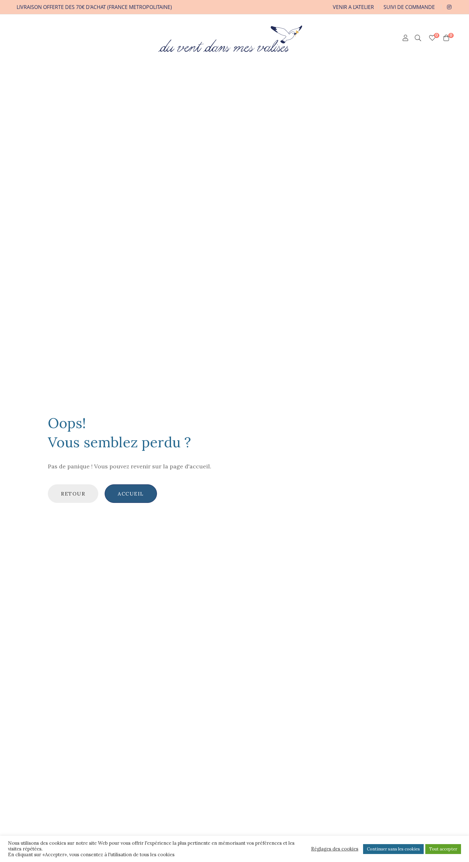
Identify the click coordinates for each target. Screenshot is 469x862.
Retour (73, 493)
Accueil (131, 493)
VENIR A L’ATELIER (353, 7)
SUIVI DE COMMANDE (409, 7)
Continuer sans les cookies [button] (393, 849)
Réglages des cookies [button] (334, 849)
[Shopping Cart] (446, 38)
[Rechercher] (418, 38)
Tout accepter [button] (443, 849)
